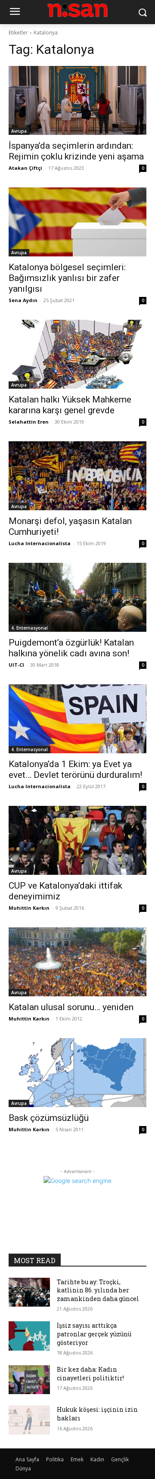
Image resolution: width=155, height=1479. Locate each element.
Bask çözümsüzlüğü (49, 1118)
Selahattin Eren (29, 421)
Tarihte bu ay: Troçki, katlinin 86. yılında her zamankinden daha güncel (98, 1290)
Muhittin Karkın (29, 908)
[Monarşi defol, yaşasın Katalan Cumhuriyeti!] (77, 475)
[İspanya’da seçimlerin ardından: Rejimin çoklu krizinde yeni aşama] (77, 100)
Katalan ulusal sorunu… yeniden (71, 1007)
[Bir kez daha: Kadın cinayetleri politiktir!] (29, 1379)
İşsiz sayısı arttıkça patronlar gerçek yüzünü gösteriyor (94, 1333)
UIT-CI (16, 664)
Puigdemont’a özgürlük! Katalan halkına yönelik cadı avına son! (71, 647)
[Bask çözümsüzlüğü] (77, 1072)
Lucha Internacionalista (40, 543)
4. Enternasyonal (29, 628)
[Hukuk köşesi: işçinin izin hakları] (29, 1419)
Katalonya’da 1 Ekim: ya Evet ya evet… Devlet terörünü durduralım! (75, 769)
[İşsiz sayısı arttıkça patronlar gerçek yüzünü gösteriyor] (29, 1335)
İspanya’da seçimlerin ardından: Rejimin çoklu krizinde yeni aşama (76, 151)
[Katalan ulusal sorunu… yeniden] (77, 961)
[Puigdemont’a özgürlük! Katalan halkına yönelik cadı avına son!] (77, 597)
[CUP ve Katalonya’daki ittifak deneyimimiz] (77, 840)
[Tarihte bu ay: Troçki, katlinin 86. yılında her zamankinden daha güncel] (29, 1292)
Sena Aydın (23, 300)
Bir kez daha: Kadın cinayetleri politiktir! (90, 1373)
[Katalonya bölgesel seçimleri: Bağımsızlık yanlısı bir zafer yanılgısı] (77, 221)
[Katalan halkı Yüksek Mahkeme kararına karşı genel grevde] (77, 354)
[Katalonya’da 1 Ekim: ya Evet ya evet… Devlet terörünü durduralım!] (77, 718)
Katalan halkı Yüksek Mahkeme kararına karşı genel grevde (70, 404)
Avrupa (19, 131)
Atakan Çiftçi (25, 168)
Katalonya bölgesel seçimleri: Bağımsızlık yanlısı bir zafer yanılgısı (67, 278)
